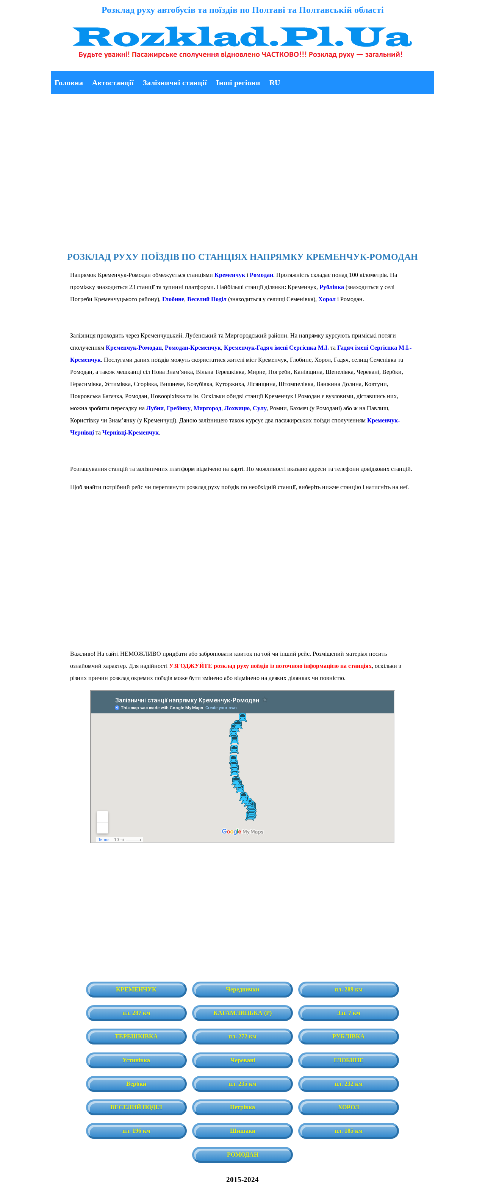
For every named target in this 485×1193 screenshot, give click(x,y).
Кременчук (229, 275)
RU (274, 82)
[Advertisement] (242, 171)
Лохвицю (237, 408)
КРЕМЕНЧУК (136, 989)
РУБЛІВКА (348, 1036)
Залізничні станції (175, 82)
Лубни (155, 408)
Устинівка (136, 1060)
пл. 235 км (242, 1083)
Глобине (173, 299)
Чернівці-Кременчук (130, 432)
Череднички (242, 989)
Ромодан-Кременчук (193, 347)
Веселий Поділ (207, 299)
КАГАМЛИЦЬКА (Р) (242, 1013)
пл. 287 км (136, 1013)
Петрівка (242, 1107)
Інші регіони (238, 82)
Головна (69, 82)
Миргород (207, 408)
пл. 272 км (242, 1036)
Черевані (242, 1060)
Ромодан (261, 275)
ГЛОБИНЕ (348, 1060)
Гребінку (179, 408)
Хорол (327, 299)
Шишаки (242, 1130)
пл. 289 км (349, 989)
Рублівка (331, 287)
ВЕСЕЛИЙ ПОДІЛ (136, 1107)
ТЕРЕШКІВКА (136, 1036)
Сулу (260, 408)
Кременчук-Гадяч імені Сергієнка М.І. (276, 347)
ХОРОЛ (348, 1107)
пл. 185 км (349, 1130)
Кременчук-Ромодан (134, 347)
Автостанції (113, 82)
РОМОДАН (242, 1154)
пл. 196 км (136, 1130)
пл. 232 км (349, 1083)
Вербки (136, 1083)
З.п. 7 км (348, 1013)
